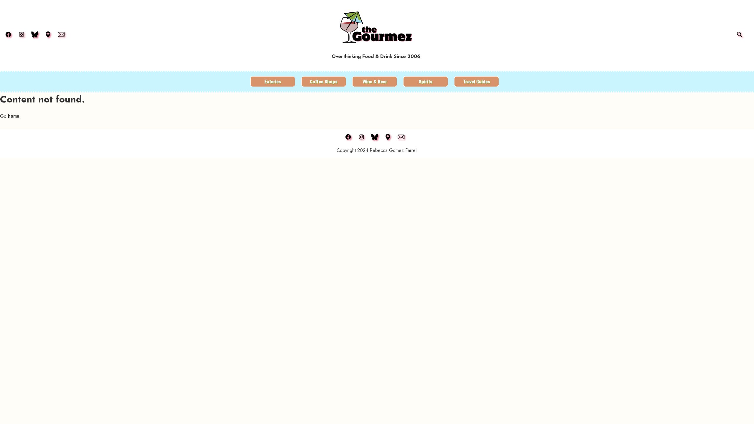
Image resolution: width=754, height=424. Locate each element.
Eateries (272, 81)
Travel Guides (476, 81)
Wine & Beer (375, 81)
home (13, 116)
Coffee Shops (324, 81)
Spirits (425, 81)
